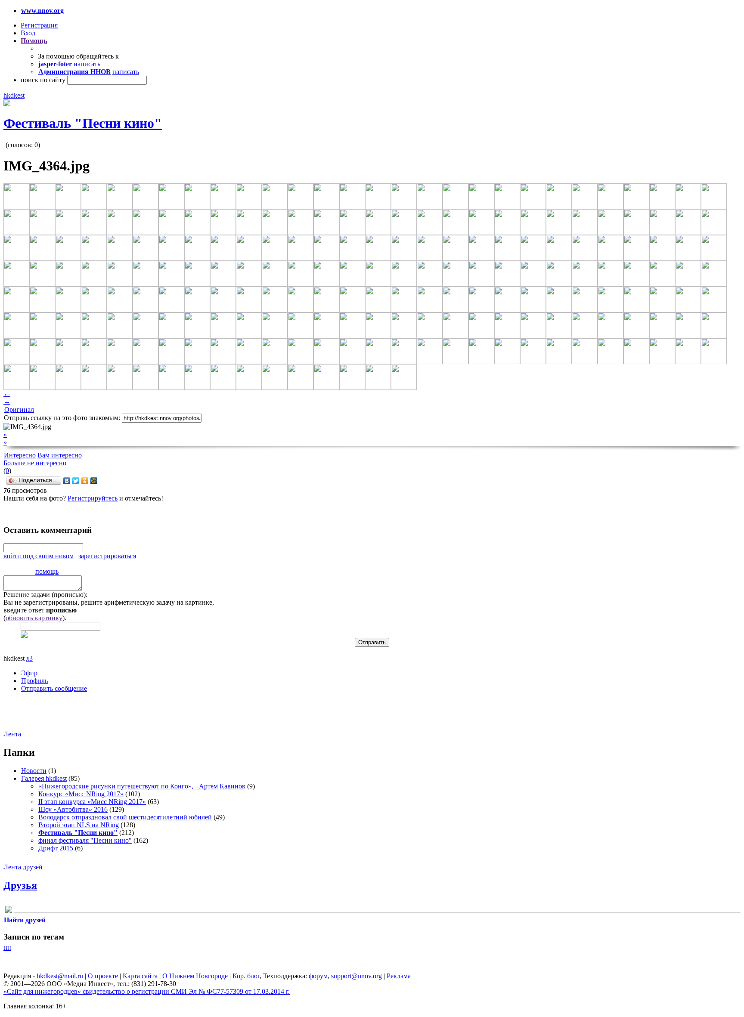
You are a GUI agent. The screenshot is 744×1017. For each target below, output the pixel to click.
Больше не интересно (34, 463)
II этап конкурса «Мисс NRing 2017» (92, 801)
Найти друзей (25, 920)
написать (87, 64)
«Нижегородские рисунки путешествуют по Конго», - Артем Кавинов (141, 786)
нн (7, 947)
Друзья (20, 885)
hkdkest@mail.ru (60, 976)
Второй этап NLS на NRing (78, 824)
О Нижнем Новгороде (195, 976)
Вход (28, 33)
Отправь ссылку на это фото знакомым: (62, 417)
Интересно (20, 455)
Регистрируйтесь (93, 498)
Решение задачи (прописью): (45, 594)
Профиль (34, 680)
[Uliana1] (8, 911)
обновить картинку (34, 617)
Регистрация (39, 25)
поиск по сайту (43, 79)
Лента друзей (23, 867)
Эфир (29, 673)
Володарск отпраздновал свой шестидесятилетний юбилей (125, 817)
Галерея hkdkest (44, 778)
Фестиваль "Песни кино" (82, 123)
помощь (47, 571)
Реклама (399, 976)
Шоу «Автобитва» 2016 (73, 809)
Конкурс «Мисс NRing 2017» (81, 794)
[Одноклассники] (85, 480)
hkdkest (14, 95)
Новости (33, 770)
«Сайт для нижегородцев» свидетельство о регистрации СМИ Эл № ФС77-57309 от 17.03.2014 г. (146, 991)
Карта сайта (140, 976)
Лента (12, 734)
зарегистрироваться (107, 556)
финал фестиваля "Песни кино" (85, 840)
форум (318, 976)
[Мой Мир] (94, 480)
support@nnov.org (356, 976)
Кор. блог (246, 976)
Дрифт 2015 (55, 848)
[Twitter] (76, 480)
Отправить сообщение (54, 688)
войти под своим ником (38, 556)
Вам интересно (59, 455)
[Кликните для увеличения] (6, 104)
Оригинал (19, 409)
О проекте (103, 976)
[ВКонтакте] (66, 480)
